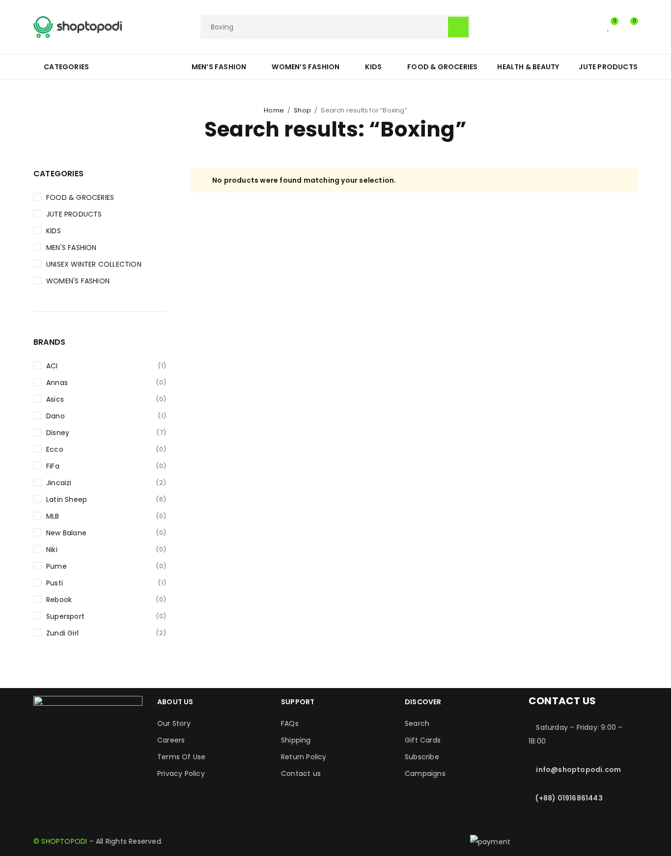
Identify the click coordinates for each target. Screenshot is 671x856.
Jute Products (74, 214)
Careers (171, 740)
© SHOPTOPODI (60, 841)
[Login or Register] (588, 27)
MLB (106, 516)
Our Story (174, 723)
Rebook (106, 600)
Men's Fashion (71, 247)
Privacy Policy (181, 773)
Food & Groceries (80, 197)
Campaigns (425, 773)
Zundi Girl (106, 633)
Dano (106, 416)
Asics (106, 399)
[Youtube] (125, 750)
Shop (302, 110)
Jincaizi (106, 483)
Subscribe (422, 757)
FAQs (290, 723)
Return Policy (304, 757)
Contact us (301, 773)
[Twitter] (98, 750)
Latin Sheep (106, 499)
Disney (106, 433)
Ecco (106, 449)
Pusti (106, 583)
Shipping (296, 740)
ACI (106, 366)
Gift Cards (423, 740)
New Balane (106, 533)
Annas (106, 382)
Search (417, 723)
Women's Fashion (78, 281)
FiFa (106, 466)
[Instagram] (72, 750)
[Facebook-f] (45, 750)
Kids (53, 231)
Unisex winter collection (93, 264)
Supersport (106, 616)
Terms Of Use (181, 757)
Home (274, 110)
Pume (106, 566)
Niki (106, 549)
